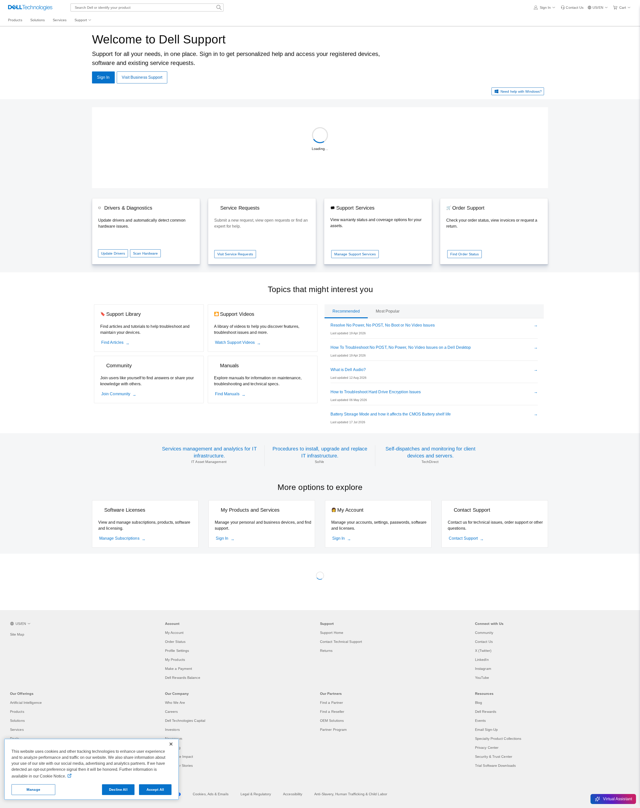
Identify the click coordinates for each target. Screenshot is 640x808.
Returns (326, 651)
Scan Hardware (145, 253)
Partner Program (333, 730)
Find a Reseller (332, 712)
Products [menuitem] (15, 20)
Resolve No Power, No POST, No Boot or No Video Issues (382, 325)
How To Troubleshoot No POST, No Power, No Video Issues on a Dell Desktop (400, 347)
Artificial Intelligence (26, 703)
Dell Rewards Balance (182, 678)
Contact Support (463, 538)
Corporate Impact (179, 757)
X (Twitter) (483, 651)
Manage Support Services (355, 254)
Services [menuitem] (59, 20)
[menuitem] (83, 20)
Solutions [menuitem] (37, 20)
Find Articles (112, 342)
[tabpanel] (434, 374)
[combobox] (147, 7)
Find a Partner (331, 703)
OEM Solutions (332, 721)
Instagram (483, 669)
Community (484, 633)
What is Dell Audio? (348, 370)
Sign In (222, 538)
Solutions (17, 721)
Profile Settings (177, 651)
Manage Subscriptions (119, 538)
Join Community (115, 394)
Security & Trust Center (493, 757)
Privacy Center (486, 748)
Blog (478, 703)
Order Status (175, 642)
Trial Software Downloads (495, 766)
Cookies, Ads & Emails (210, 794)
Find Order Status (464, 254)
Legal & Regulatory (255, 794)
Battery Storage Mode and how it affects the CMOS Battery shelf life (390, 414)
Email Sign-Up (486, 730)
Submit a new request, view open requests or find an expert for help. (261, 223)
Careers (171, 712)
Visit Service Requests (235, 254)
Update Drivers (113, 253)
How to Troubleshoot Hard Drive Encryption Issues (375, 392)
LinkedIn (482, 660)
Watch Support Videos (235, 342)
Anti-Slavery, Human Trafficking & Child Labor (350, 794)
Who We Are (175, 703)
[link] (572, 7)
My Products (175, 660)
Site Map (17, 634)
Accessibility (292, 794)
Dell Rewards (485, 712)
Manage (33, 790)
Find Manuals (227, 394)
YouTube (482, 678)
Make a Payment (178, 669)
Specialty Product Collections (498, 739)
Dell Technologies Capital (185, 721)
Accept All (155, 790)
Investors (172, 730)
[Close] (171, 744)
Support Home (331, 633)
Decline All (118, 790)
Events (480, 721)
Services (17, 730)
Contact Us (484, 642)
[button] (545, 7)
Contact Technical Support (341, 642)
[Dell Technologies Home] (30, 7)
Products (17, 712)
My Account (174, 633)
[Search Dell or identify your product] (219, 7)
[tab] (346, 311)
